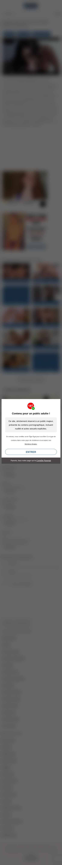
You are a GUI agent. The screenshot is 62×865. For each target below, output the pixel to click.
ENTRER (31, 452)
